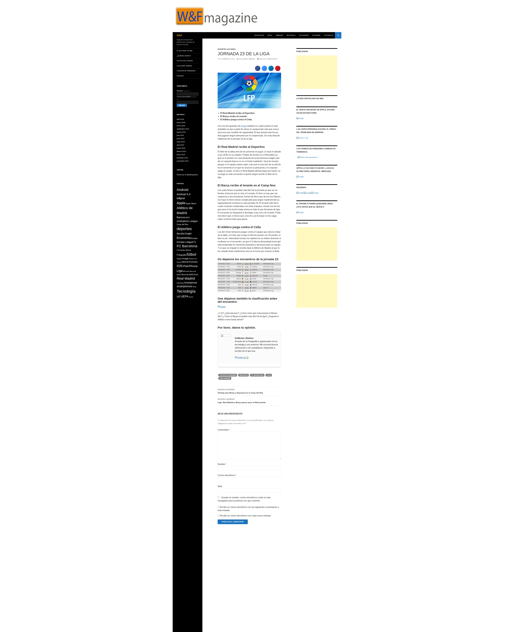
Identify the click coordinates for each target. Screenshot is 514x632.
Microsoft (193, 271)
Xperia (191, 297)
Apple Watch (191, 203)
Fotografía (304, 35)
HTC (195, 259)
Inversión (193, 262)
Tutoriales (328, 35)
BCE (188, 217)
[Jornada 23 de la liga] (249, 90)
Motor (179, 275)
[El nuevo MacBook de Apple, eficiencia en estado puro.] (300, 118)
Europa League (185, 242)
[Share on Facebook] (257, 70)
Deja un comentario (268, 59)
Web (220, 486)
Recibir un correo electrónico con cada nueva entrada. (245, 516)
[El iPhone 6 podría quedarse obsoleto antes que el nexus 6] (300, 212)
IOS (179, 266)
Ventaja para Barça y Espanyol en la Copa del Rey (240, 391)
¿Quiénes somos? (184, 56)
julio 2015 (180, 135)
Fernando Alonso (184, 250)
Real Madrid (225, 378)
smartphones (184, 286)
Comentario (224, 430)
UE (178, 296)
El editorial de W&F (185, 51)
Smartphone (190, 282)
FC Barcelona (257, 375)
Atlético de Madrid (228, 375)
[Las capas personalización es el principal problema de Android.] (302, 137)
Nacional (231, 49)
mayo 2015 (181, 142)
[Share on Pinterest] (277, 70)
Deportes (222, 49)
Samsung (180, 283)
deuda (180, 233)
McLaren (186, 271)
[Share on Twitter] (264, 70)
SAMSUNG (279, 35)
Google (185, 258)
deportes (244, 375)
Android (182, 190)
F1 (195, 242)
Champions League (187, 221)
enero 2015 (181, 155)
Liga (269, 375)
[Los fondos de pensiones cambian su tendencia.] (307, 157)
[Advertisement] (316, 72)
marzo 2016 (181, 122)
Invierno (180, 76)
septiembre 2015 (183, 129)
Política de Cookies (185, 61)
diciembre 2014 (182, 158)
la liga (244, 126)
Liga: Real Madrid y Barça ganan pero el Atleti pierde (242, 400)
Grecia (191, 259)
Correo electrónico (227, 475)
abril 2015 (180, 145)
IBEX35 (185, 262)
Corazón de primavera (186, 71)
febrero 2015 (181, 151)
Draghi (188, 233)
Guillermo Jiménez (246, 59)
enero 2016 (181, 126)
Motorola (185, 274)
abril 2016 (180, 119)
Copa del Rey (182, 224)
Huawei (179, 262)
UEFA (184, 296)
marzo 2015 (181, 148)
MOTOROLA (291, 35)
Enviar (182, 105)
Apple (270, 35)
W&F (179, 35)
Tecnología (259, 35)
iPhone (193, 266)
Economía (316, 35)
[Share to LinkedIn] (271, 70)
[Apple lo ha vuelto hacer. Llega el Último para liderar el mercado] (300, 176)
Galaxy (179, 259)
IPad (185, 266)
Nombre (222, 464)
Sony (194, 287)
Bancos (181, 217)
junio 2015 (180, 139)
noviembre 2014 (183, 161)
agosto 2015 (181, 132)
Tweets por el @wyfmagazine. (187, 175)
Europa (194, 238)
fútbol (191, 254)
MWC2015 (193, 274)
